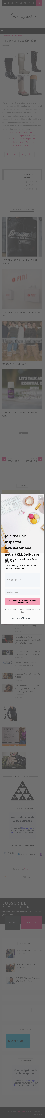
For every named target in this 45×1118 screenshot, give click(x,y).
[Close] (40, 497)
